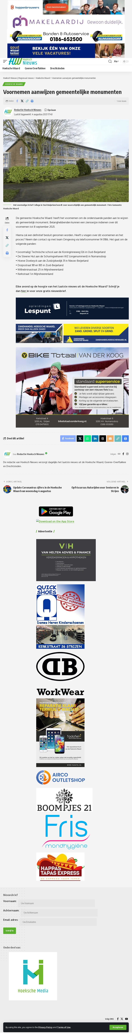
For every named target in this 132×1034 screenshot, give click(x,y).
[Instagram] (127, 454)
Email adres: (10, 919)
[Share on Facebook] (17, 101)
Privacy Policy (45, 1027)
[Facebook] (123, 454)
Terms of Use (64, 1027)
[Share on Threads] (102, 438)
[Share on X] (22, 101)
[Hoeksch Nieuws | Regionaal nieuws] (23, 61)
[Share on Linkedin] (95, 438)
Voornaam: (10, 901)
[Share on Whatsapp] (87, 438)
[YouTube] (126, 1019)
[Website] (119, 454)
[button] (117, 1027)
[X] (122, 1019)
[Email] (110, 438)
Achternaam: (11, 910)
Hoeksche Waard (14, 84)
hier (24, 291)
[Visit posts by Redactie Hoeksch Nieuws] (7, 454)
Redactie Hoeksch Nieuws (27, 109)
